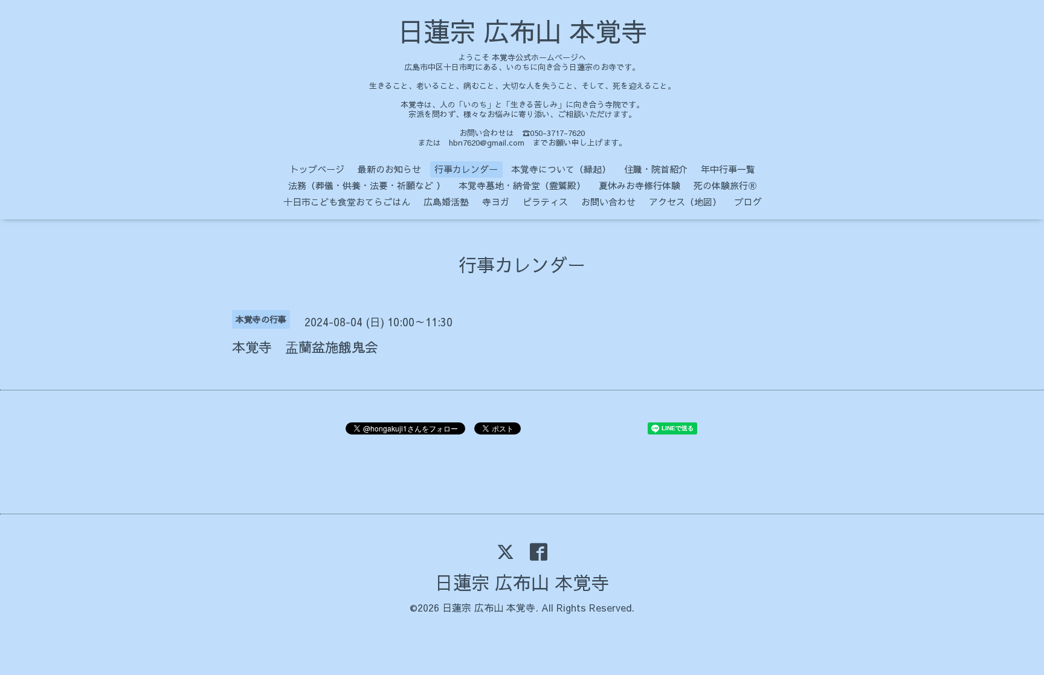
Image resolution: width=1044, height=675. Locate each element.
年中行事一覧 (728, 169)
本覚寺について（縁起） (561, 169)
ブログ (748, 201)
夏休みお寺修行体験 (639, 185)
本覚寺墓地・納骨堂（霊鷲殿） (522, 185)
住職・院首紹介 (656, 169)
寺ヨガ (495, 201)
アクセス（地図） (685, 201)
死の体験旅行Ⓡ (725, 185)
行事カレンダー (466, 169)
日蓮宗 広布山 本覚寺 (522, 31)
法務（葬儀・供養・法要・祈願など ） (366, 185)
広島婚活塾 (446, 201)
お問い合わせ (608, 201)
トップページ (317, 169)
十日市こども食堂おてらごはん (346, 201)
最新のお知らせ (389, 169)
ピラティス (545, 201)
